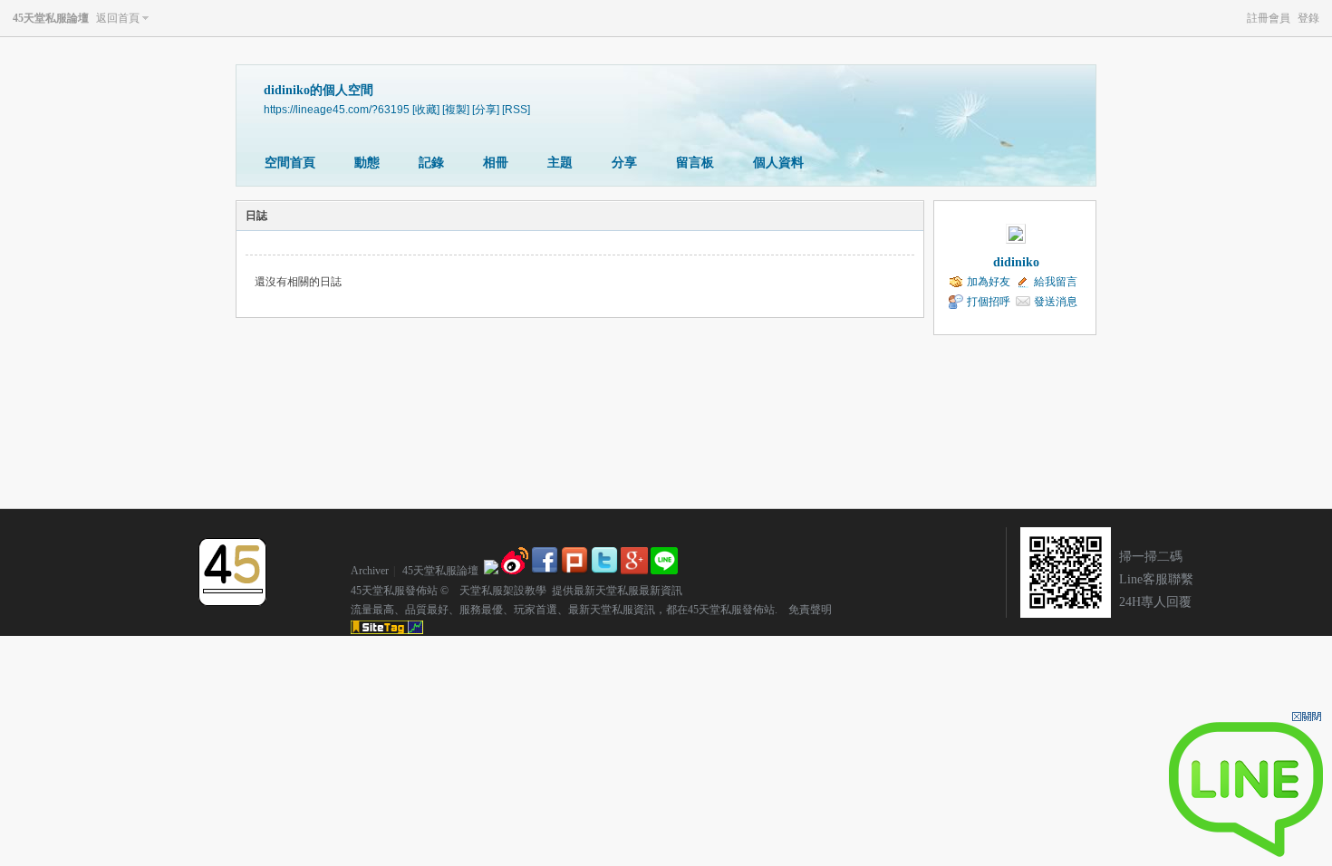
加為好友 (988, 281)
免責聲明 (804, 609)
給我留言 (1055, 281)
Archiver (370, 570)
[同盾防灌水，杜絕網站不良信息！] (491, 570)
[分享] (485, 109)
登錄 (1308, 18)
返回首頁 (118, 18)
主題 (560, 162)
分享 (624, 162)
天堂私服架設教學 (497, 590)
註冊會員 (1268, 18)
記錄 (431, 162)
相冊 (495, 162)
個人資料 (778, 162)
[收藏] (425, 109)
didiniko (1016, 262)
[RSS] (516, 109)
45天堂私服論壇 (51, 18)
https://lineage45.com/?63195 (337, 109)
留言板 (695, 162)
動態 (367, 162)
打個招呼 (988, 301)
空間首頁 (290, 162)
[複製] (455, 109)
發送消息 (1055, 301)
